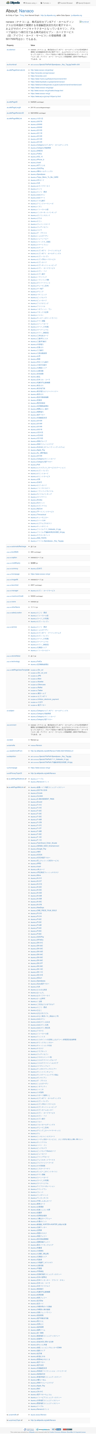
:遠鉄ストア (38, 1350)
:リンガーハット (39, 1195)
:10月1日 (37, 118)
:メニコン (37, 315)
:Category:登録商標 (41, 148)
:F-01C (36, 805)
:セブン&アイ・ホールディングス (46, 253)
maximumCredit (15, 596)
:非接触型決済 (39, 417)
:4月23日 (37, 435)
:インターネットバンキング (44, 212)
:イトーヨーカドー (40, 488)
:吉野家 (36, 1230)
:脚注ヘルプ (38, 693)
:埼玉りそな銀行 (39, 362)
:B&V (35, 1388)
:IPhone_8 (37, 159)
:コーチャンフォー (40, 1066)
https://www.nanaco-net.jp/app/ (42, 87)
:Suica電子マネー (40, 984)
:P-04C (36, 928)
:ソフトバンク (39, 277)
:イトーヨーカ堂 (39, 209)
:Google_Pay (38, 849)
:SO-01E (37, 975)
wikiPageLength (14, 107)
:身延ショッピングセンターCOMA (46, 1347)
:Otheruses (38, 684)
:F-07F (36, 828)
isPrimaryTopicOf (14, 773)
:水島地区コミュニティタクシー (45, 1400)
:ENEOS (37, 150)
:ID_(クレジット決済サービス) (45, 860)
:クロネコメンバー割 (41, 1057)
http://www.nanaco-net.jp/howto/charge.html (47, 90)
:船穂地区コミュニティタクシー (45, 1336)
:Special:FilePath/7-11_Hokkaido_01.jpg (49, 759)
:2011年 (36, 133)
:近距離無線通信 (39, 406)
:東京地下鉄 (38, 388)
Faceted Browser (66, 3)
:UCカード (37, 180)
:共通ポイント (39, 1221)
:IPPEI (36, 863)
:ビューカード (39, 300)
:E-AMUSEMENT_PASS (42, 799)
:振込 (35, 376)
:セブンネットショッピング (44, 265)
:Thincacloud (38, 514)
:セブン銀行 (38, 274)
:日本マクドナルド (40, 1286)
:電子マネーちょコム (41, 1394)
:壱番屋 (36, 1248)
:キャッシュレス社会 (41, 1045)
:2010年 (36, 130)
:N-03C (36, 890)
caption (12, 557)
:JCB (35, 479)
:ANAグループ (39, 441)
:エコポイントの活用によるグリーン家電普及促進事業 (53, 1039)
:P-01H (36, 916)
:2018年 (36, 423)
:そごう (36, 189)
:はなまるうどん (39, 1013)
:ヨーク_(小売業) (40, 327)
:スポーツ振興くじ (40, 1095)
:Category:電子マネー (41, 461)
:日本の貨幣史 (39, 1277)
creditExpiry (13, 563)
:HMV (36, 852)
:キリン (36, 221)
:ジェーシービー (39, 239)
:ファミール (38, 306)
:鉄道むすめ (38, 1356)
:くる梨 (36, 1001)
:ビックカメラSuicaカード (43, 1151)
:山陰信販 (37, 371)
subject (10, 710)
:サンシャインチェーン (42, 1072)
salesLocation (14, 612)
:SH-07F (37, 963)
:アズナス (37, 1030)
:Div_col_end (39, 673)
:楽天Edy (37, 1300)
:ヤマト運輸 (38, 321)
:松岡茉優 (37, 1294)
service (12, 627)
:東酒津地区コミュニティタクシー (46, 1377)
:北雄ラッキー (39, 1227)
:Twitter (37, 690)
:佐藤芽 (36, 1212)
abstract (11, 49)
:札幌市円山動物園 (40, 382)
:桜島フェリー (39, 1297)
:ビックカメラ (39, 297)
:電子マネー (38, 415)
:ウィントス (38, 1036)
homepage (13, 574)
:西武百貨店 (38, 403)
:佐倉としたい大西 (40, 1209)
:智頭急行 (37, 1289)
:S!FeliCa (37, 940)
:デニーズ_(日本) (40, 285)
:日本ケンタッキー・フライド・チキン (48, 1280)
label (10, 740)
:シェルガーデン (39, 236)
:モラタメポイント (40, 535)
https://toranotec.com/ (39, 76)
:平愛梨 (36, 1268)
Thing (22, 15)
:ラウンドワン (39, 1189)
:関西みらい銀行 (39, 409)
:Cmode (36, 793)
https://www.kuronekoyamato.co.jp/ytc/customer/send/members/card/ (56, 84)
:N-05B (36, 898)
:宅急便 (36, 1259)
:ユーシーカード (39, 324)
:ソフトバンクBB (40, 280)
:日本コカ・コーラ (40, 379)
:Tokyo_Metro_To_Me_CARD (44, 177)
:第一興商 (37, 1333)
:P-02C (36, 919)
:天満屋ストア (39, 368)
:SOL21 (36, 978)
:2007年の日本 (39, 790)
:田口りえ (37, 1321)
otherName (13, 607)
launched (12, 585)
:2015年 (36, 456)
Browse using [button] (30, 3)
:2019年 (36, 426)
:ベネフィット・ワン (41, 309)
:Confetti (37, 796)
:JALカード (38, 869)
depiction (11, 756)
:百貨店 (36, 400)
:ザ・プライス (39, 233)
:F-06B (36, 819)
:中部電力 (37, 344)
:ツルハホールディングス (43, 1124)
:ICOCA (36, 854)
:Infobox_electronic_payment (45, 699)
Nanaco (26, 10)
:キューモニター (39, 517)
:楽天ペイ (37, 1303)
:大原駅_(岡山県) (40, 1253)
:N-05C (36, 901)
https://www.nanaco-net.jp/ (40, 93)
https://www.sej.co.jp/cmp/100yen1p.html (46, 96)
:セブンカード (39, 262)
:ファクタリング (39, 303)
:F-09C (36, 834)
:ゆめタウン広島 (39, 1025)
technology (13, 661)
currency (12, 568)
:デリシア (37, 291)
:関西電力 (37, 412)
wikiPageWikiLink (14, 118)
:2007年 (36, 121)
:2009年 (36, 127)
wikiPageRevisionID (15, 113)
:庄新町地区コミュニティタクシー (46, 1274)
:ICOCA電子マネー (40, 857)
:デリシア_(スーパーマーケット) (45, 1130)
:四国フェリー (39, 1236)
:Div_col (37, 670)
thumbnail (12, 64)
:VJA (35, 183)
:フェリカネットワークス (43, 1160)
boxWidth (12, 552)
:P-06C (36, 934)
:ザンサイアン (39, 1077)
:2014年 (36, 142)
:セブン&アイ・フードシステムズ (46, 250)
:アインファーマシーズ (42, 203)
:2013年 (36, 139)
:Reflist (36, 687)
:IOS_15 (37, 156)
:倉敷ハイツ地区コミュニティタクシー (48, 787)
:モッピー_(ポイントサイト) (44, 318)
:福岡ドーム (38, 1330)
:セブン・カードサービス (43, 268)
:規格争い (37, 1338)
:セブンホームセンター (42, 1110)
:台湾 (35, 356)
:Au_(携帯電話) (39, 453)
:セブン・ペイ (39, 271)
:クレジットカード (40, 224)
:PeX (35, 464)
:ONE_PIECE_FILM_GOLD (44, 910)
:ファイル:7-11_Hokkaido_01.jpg (46, 529)
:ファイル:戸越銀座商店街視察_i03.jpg (48, 532)
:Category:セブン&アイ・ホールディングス (49, 145)
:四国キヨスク (39, 1233)
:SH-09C (37, 966)
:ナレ (35, 1133)
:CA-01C (37, 1391)
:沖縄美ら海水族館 (40, 1309)
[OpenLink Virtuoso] (29, 1429)
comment (11, 725)
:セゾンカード (39, 485)
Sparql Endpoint (84, 3)
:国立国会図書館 (39, 1239)
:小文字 (37, 702)
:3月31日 (37, 432)
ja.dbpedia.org (76, 15)
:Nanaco (36, 745)
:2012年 (36, 136)
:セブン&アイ (39, 696)
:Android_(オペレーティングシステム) (48, 447)
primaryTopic (14, 1420)
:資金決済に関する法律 (42, 1341)
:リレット (37, 1192)
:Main (36, 678)
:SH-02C (37, 945)
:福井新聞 (37, 1327)
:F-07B (36, 822)
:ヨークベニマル (39, 329)
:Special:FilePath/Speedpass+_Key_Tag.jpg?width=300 (55, 64)
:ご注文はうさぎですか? (42, 1004)
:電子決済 (37, 1365)
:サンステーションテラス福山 (44, 1074)
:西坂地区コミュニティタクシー (45, 1403)
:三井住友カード (39, 335)
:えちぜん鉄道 (39, 989)
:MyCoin (37, 508)
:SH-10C (37, 969)
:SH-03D (37, 951)
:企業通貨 (37, 1206)
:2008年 (36, 124)
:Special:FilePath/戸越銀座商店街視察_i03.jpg (51, 762)
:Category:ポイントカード (43, 459)
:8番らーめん (38, 1380)
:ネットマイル (39, 1142)
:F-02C (36, 810)
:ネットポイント (39, 526)
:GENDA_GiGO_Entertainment (45, 846)
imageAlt (12, 579)
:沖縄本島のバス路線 (41, 1306)
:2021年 (36, 429)
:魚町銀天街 (38, 1374)
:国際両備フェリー (40, 1242)
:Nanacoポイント (40, 781)
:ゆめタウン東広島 (40, 1028)
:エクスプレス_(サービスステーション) (48, 467)
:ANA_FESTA (38, 538)
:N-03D (36, 893)
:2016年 (36, 420)
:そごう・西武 (39, 192)
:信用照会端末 (39, 1215)
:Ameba (36, 500)
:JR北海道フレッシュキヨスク (45, 872)
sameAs (11, 745)
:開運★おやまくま (40, 1359)
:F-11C (36, 840)
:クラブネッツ (39, 1051)
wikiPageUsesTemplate (18, 670)
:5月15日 (37, 438)
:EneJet (36, 802)
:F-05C (36, 816)
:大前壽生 (37, 1250)
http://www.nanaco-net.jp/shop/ (42, 70)
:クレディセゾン (39, 227)
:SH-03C (37, 948)
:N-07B (36, 904)
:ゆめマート (38, 197)
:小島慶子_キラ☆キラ (42, 1262)
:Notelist (37, 681)
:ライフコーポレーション (43, 1186)
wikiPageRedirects (16, 779)
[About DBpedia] (13, 3)
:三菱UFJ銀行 (38, 341)
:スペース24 (38, 520)
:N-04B (36, 896)
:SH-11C (37, 972)
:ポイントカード (39, 473)
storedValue (13, 656)
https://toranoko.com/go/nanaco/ (43, 73)
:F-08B (36, 831)
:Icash (36, 162)
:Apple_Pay (38, 450)
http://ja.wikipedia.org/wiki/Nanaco (43, 773)
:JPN (36, 675)
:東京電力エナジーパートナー (44, 391)
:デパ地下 (37, 288)
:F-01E (36, 808)
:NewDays (37, 907)
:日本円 (36, 482)
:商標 (35, 359)
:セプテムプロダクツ (41, 523)
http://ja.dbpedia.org (48, 15)
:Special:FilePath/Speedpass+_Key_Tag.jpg (51, 756)
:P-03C (36, 922)
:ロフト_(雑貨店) (40, 332)
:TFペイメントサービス (42, 511)
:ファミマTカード (40, 1157)
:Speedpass (38, 174)
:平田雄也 (37, 1271)
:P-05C (36, 931)
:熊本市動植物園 (39, 397)
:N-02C (36, 887)
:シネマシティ (39, 1086)
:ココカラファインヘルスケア (44, 1063)
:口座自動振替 (39, 353)
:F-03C (36, 813)
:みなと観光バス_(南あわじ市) (45, 1016)
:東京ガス (37, 385)
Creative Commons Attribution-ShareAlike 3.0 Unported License (68, 1432)
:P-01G (36, 913)
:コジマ (36, 230)
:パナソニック (39, 294)
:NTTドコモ (38, 165)
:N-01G (36, 884)
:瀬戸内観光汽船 (39, 1318)
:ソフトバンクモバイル (42, 491)
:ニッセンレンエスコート (43, 1136)
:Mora (36, 875)
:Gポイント (38, 503)
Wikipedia (32, 1432)
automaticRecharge (16, 546)
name (11, 601)
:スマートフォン (39, 244)
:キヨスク (37, 1048)
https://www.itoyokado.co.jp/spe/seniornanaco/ (48, 81)
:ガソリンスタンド (40, 215)
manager (12, 590)
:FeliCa (36, 153)
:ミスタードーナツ (40, 1168)
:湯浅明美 (37, 1315)
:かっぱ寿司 (38, 998)
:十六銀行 (37, 350)
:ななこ (36, 1010)
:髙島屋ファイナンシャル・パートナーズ (48, 1371)
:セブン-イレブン (40, 256)
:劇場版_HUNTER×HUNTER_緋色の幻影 (48, 1224)
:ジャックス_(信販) (41, 241)
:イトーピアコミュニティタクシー (46, 1397)
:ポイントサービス (40, 476)
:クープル (37, 779)
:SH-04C (37, 954)
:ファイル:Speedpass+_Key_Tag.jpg (47, 541)
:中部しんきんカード (41, 1201)
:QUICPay (37, 168)
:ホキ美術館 (38, 1165)
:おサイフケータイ (40, 186)
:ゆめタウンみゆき (40, 1022)
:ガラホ (36, 218)
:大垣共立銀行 (39, 365)
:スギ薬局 (37, 1092)
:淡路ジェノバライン (41, 1312)
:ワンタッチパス (39, 1198)
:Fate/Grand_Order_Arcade (44, 843)
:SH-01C (37, 942)
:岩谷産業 (37, 373)
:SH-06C (37, 960)
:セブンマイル (39, 505)
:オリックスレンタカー (42, 1042)
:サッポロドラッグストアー (44, 1069)
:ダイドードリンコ (40, 283)
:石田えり (37, 1324)
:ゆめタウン (38, 195)
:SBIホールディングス (42, 171)
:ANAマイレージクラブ (42, 444)
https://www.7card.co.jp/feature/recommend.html (48, 79)
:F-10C (36, 837)
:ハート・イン (39, 1145)
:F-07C (36, 825)
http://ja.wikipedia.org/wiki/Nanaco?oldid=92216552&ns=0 (52, 751)
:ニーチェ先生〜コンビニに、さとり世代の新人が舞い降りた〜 (57, 1139)
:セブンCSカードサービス (43, 259)
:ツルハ (36, 1121)
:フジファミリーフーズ (42, 1162)
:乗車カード (38, 1204)
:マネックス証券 (39, 312)
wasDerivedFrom (14, 751)
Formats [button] (45, 3)
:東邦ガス (37, 394)
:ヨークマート (39, 497)
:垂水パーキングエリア (42, 1245)
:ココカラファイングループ (44, 1060)
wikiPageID (12, 102)
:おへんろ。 (38, 992)
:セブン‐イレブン (40, 470)
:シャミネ (37, 1089)
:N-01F (36, 881)
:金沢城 (36, 1353)
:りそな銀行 (38, 200)
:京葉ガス (37, 347)
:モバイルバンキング (41, 494)
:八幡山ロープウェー (41, 1218)
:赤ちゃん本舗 (39, 1344)
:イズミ (36, 206)
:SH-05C (37, 957)
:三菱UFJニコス (39, 338)
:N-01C (36, 878)
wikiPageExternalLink (16, 70)
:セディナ (37, 247)
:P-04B (36, 925)
